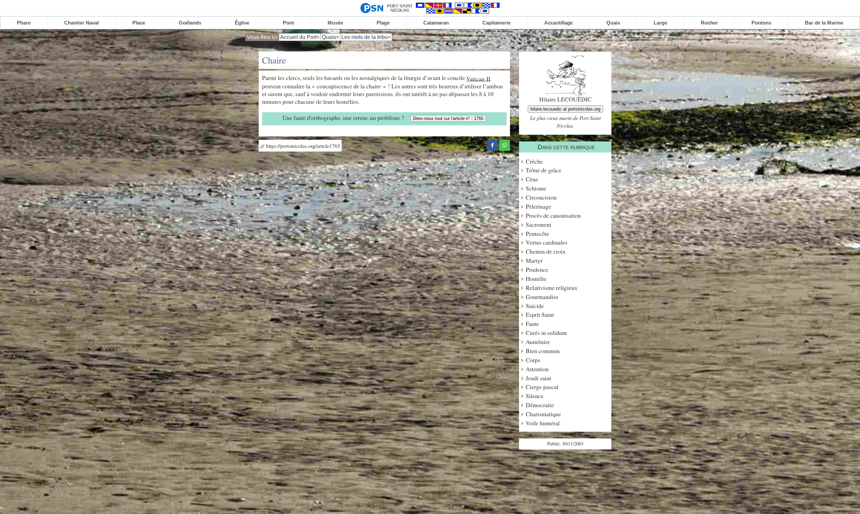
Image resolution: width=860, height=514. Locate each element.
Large (660, 23)
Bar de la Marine (824, 23)
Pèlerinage (538, 206)
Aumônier (538, 342)
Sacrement (538, 224)
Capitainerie (496, 23)
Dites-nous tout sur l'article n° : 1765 (448, 118)
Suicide (535, 306)
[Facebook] (492, 144)
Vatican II (478, 78)
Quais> (330, 37)
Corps (533, 360)
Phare (24, 23)
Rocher (709, 23)
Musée (335, 23)
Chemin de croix (546, 251)
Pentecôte (537, 234)
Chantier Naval (81, 23)
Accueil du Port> (299, 37)
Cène (532, 179)
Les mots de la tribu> (366, 37)
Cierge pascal (542, 387)
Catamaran (436, 23)
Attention (537, 369)
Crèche (534, 161)
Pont (288, 23)
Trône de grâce (543, 170)
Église (242, 23)
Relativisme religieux (551, 288)
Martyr (534, 260)
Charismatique (543, 414)
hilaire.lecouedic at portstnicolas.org (565, 109)
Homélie (536, 279)
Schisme (536, 188)
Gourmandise (542, 297)
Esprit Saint (540, 314)
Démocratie (540, 405)
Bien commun (543, 351)
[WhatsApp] (504, 144)
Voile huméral (543, 423)
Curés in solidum (546, 333)
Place (138, 23)
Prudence (537, 269)
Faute (532, 324)
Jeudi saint (538, 378)
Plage (383, 23)
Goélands (190, 23)
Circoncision (541, 197)
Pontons (761, 23)
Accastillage (558, 23)
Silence (535, 396)
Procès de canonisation (553, 215)
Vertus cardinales (546, 242)
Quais (613, 23)
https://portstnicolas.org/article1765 (302, 145)
